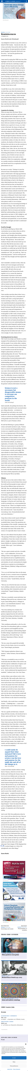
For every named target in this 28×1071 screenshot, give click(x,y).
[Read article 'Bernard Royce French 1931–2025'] (14, 968)
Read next (24, 925)
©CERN (3, 1039)
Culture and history (8, 953)
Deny (14, 1062)
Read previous (5, 925)
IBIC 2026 (3, 1017)
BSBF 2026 (4, 1023)
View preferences (14, 1066)
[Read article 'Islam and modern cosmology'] (14, 990)
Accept (14, 1058)
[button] (26, 1044)
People (3, 32)
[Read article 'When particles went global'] (14, 945)
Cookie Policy (9, 1069)
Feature (8, 32)
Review (16, 998)
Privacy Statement (16, 1069)
